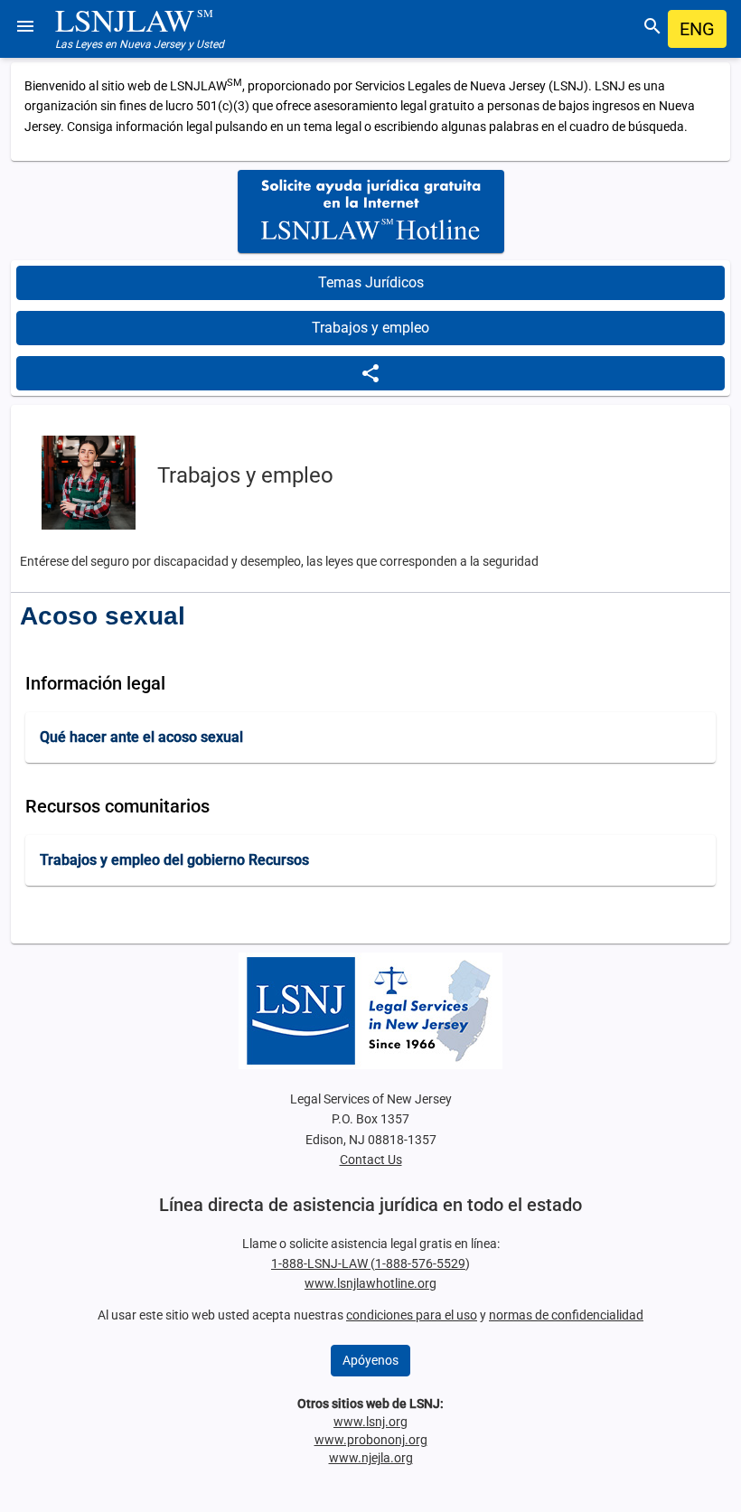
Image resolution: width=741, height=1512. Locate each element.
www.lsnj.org (370, 1421)
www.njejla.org (371, 1458)
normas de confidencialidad (566, 1315)
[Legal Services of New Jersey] (370, 1011)
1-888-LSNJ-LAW (320, 1263)
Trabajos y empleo (370, 327)
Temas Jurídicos (371, 282)
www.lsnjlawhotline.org (370, 1283)
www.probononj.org (370, 1439)
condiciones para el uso (411, 1315)
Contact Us (371, 1159)
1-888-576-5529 (420, 1263)
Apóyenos (370, 1360)
